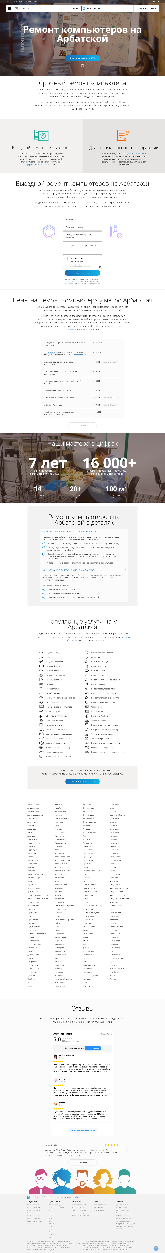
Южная (112, 975)
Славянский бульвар (90, 975)
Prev (37, 1150)
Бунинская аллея (34, 906)
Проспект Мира (88, 916)
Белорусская (32, 864)
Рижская (85, 937)
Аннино (30, 832)
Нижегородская (61, 982)
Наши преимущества (122, 1210)
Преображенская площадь (92, 906)
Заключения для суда (78, 1213)
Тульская (113, 871)
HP (50, 1221)
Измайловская (60, 811)
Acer (50, 1210)
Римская (85, 941)
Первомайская (87, 864)
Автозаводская (33, 808)
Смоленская (86, 979)
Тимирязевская (115, 857)
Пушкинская (86, 923)
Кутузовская (59, 899)
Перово (85, 867)
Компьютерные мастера (123, 1218)
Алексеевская (32, 818)
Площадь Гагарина (89, 885)
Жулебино (31, 979)
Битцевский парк (34, 878)
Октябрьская (87, 829)
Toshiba (51, 1229)
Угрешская (114, 881)
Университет (115, 902)
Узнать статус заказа (100, 1205)
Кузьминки (59, 888)
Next (127, 1150)
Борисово (31, 881)
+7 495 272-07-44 (148, 8)
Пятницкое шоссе (89, 927)
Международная (61, 951)
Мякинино (58, 968)
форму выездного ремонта (38, 164)
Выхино (30, 951)
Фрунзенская (115, 916)
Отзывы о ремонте (122, 1207)
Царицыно (114, 923)
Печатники (86, 874)
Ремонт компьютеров (34, 1207)
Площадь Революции (90, 892)
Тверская (113, 839)
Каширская (59, 825)
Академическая (33, 811)
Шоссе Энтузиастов (117, 958)
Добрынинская (33, 965)
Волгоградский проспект (37, 934)
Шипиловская (115, 955)
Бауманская (32, 853)
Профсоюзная (87, 920)
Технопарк (114, 853)
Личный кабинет (31, 1)
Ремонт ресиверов (33, 1216)
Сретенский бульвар (117, 815)
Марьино (58, 941)
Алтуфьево (32, 825)
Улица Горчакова (116, 892)
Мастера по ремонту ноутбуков (125, 1224)
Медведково (59, 948)
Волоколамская (33, 941)
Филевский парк (116, 906)
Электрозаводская (117, 968)
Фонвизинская (115, 913)
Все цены (82, 425)
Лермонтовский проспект (64, 906)
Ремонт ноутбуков (33, 1205)
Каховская (59, 822)
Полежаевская (87, 895)
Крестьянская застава (63, 871)
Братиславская (33, 892)
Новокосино (87, 804)
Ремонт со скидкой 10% (79, 1205)
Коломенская (60, 839)
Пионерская (86, 878)
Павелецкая (86, 846)
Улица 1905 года (116, 885)
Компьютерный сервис (123, 1221)
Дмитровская (32, 961)
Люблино (58, 930)
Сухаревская (114, 829)
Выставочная (32, 948)
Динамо (30, 958)
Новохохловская (88, 815)
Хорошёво (114, 920)
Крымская (58, 881)
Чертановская (115, 934)
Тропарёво (114, 864)
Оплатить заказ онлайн (14, 1)
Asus (50, 1216)
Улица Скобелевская (117, 895)
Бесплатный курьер (78, 1207)
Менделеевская (60, 955)
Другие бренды (65, 1247)
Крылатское (59, 878)
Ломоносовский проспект (64, 920)
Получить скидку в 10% (82, 58)
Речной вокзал (88, 934)
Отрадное (86, 839)
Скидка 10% (24, 8)
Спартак (113, 808)
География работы (121, 1216)
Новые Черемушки (89, 822)
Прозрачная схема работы (124, 1213)
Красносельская (61, 864)
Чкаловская (114, 944)
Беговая (31, 857)
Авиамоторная (33, 804)
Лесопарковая (60, 909)
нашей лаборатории (76, 355)
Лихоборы (59, 913)
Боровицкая (32, 885)
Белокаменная (33, 860)
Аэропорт (31, 836)
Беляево (31, 867)
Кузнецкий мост (61, 885)
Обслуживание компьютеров (81, 1216)
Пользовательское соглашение (77, 281)
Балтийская (32, 846)
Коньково (58, 846)
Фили (112, 909)
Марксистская (60, 934)
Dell (50, 1232)
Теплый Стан (114, 850)
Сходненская (114, 832)
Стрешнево (114, 818)
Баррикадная (32, 850)
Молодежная (59, 965)
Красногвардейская (62, 857)
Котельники (59, 853)
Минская (58, 958)
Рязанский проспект (89, 951)
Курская (58, 895)
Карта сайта (31, 1247)
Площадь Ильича (88, 888)
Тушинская (114, 878)
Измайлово (59, 808)
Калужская (58, 815)
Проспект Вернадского (91, 913)
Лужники (58, 927)
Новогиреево (60, 986)
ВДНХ (30, 916)
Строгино (113, 822)
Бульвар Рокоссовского (36, 902)
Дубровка (31, 975)
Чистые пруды (115, 941)
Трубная (113, 867)
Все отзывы (82, 1162)
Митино (58, 961)
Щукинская (114, 965)
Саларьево (86, 958)
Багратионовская (34, 843)
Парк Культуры (87, 853)
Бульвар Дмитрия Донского (38, 899)
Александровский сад (35, 815)
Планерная (86, 881)
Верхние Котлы (33, 920)
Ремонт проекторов (33, 1210)
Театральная (115, 843)
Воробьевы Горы (34, 944)
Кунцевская (59, 892)
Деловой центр (33, 955)
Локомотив (59, 916)
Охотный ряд (87, 843)
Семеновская (87, 968)
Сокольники (114, 804)
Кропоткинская (60, 874)
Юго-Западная (115, 972)
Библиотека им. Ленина (36, 874)
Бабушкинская (33, 839)
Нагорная (58, 975)
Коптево (58, 850)
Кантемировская (61, 818)
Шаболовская (115, 948)
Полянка (85, 899)
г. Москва (153, 1)
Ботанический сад (34, 888)
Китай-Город (60, 832)
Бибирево (31, 871)
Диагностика (49, 352)
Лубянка (58, 923)
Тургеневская (115, 874)
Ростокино (86, 944)
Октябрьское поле (89, 832)
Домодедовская (33, 968)
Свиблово (86, 961)
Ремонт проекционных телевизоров (34, 1222)
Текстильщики (115, 846)
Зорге (30, 986)
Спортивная (114, 811)
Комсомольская (61, 843)
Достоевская (32, 972)
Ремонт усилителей (33, 1218)
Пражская (86, 902)
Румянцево (86, 948)
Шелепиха (114, 951)
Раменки (85, 930)
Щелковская (114, 961)
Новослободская (88, 811)
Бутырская (31, 909)
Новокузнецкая (88, 808)
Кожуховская (59, 836)
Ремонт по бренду (55, 1205)
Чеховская (114, 937)
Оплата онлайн (98, 1213)
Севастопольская (89, 965)
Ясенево (113, 979)
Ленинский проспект (62, 902)
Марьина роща (61, 937)
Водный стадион (34, 927)
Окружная (86, 825)
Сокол (84, 982)
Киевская (58, 829)
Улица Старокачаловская (119, 899)
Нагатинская (59, 972)
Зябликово (59, 804)
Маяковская (59, 944)
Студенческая (115, 825)
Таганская (113, 836)
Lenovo (51, 1224)
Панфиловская (87, 850)
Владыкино (32, 923)
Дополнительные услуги (57, 1207)
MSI (50, 1218)
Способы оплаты (99, 1210)
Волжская (31, 937)
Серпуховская (87, 972)
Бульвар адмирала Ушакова (38, 895)
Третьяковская (115, 860)
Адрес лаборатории (122, 1205)
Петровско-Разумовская (91, 871)
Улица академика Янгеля (119, 888)
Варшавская (32, 913)
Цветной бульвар (116, 927)
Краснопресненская (62, 860)
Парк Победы (87, 857)
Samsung (52, 1235)
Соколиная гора (88, 986)
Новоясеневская (88, 818)
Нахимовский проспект (63, 979)
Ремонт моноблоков (33, 1213)
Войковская (32, 930)
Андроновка (32, 829)
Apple (51, 1213)
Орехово (85, 836)
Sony (50, 1226)
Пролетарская (87, 909)
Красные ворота (61, 867)
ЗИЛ (29, 982)
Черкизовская (115, 930)
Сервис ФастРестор (82, 8)
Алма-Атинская (33, 822)
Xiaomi (51, 1237)
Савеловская (87, 955)
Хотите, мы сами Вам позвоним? (82, 781)
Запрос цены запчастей (79, 1210)
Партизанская (87, 860)
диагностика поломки (136, 153)
